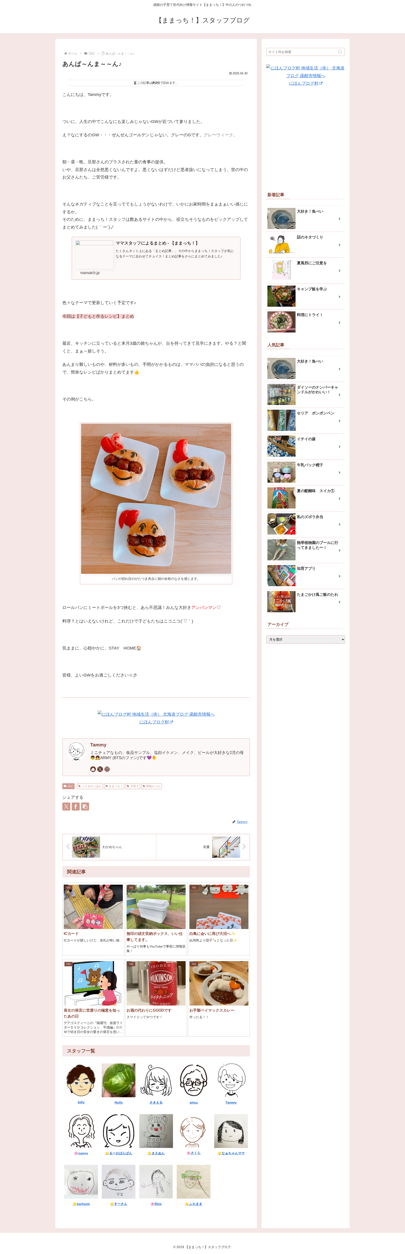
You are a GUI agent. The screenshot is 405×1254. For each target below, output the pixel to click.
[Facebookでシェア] (76, 807)
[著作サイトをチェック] (93, 769)
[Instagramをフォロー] (107, 769)
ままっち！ (116, 786)
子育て (134, 786)
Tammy (98, 744)
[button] (85, 807)
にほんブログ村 (154, 722)
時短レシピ (153, 786)
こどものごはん (91, 786)
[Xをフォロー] (100, 769)
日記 (70, 786)
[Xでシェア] (66, 807)
